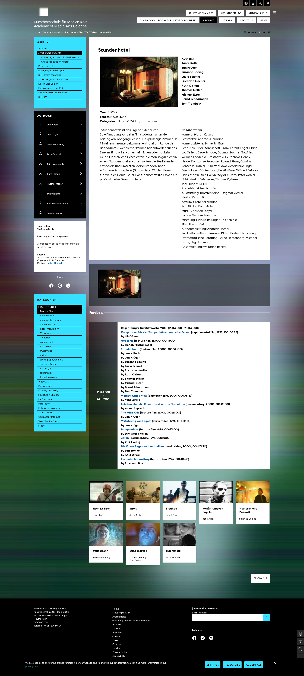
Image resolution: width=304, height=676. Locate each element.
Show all (260, 578)
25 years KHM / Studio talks (52, 92)
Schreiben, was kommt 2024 (53, 79)
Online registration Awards (55, 61)
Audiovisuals (257, 13)
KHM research (45, 66)
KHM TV (42, 97)
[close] (275, 663)
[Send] (266, 617)
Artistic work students (64, 32)
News (263, 20)
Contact (116, 644)
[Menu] (274, 12)
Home (37, 32)
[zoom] (119, 284)
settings (213, 664)
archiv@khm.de (55, 263)
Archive (208, 20)
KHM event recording (49, 75)
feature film (106, 32)
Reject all (232, 664)
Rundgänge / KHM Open (51, 70)
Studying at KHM (121, 612)
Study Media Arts (201, 13)
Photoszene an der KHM (51, 88)
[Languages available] (246, 3)
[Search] (260, 3)
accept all (254, 664)
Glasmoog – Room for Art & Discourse (168, 20)
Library (227, 20)
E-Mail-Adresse (199, 612)
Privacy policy (119, 652)
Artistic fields (230, 13)
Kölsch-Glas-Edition (48, 83)
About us (246, 20)
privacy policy (32, 666)
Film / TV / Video (88, 32)
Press (115, 640)
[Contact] (253, 3)
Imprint (116, 648)
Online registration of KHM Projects (60, 57)
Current (116, 636)
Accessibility (118, 656)
